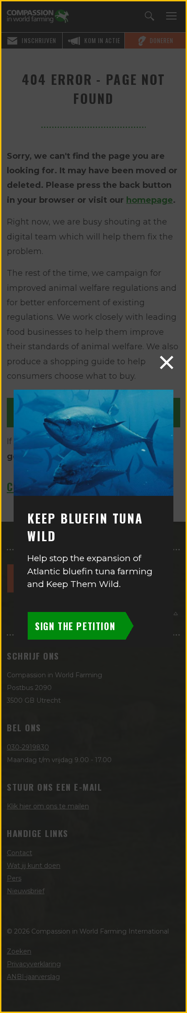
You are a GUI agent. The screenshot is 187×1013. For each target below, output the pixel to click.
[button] (166, 362)
